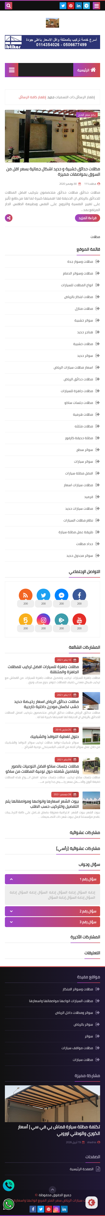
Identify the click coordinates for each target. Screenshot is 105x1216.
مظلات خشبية (83, 344)
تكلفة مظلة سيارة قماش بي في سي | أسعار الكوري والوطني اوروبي (59, 1130)
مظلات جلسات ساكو (78, 402)
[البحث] (8, 5)
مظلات (95, 237)
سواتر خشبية (83, 320)
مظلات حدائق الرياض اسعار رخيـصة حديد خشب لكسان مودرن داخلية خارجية (46, 704)
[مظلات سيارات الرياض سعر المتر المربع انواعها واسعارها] (52, 23)
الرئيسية (83, 70)
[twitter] (63, 5)
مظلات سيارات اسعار (78, 485)
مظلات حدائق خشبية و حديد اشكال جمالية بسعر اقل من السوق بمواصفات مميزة (53, 171)
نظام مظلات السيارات (78, 520)
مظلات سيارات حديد (79, 508)
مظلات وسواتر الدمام (78, 273)
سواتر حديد (85, 355)
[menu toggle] (96, 5)
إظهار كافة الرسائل (32, 97)
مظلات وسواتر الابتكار (78, 989)
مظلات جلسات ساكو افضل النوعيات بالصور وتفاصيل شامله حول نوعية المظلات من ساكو (42, 768)
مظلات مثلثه (84, 426)
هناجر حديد (85, 332)
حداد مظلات (84, 544)
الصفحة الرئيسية (82, 1169)
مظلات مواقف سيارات (77, 1048)
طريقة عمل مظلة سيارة (76, 532)
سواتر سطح (84, 450)
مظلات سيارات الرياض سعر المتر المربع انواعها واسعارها (52, 1200)
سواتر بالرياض (83, 1024)
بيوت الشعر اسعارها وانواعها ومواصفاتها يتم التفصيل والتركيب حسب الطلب (42, 803)
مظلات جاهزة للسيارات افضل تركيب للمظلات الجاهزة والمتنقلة (43, 669)
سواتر (89, 1036)
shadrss (91, 1142)
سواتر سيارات (83, 461)
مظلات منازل (84, 308)
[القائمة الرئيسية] (11, 69)
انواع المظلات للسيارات (77, 285)
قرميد (88, 497)
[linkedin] (78, 5)
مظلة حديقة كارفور (79, 438)
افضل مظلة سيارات (79, 473)
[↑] (52, 1189)
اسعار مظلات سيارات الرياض (73, 367)
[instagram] (56, 1209)
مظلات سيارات (83, 1059)
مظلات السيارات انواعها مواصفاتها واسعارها (61, 1001)
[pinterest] (70, 5)
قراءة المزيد (87, 218)
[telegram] (86, 5)
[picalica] (72, 1209)
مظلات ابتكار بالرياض (78, 297)
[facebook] (33, 1209)
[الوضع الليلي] (91, 1202)
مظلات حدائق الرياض (78, 379)
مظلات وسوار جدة (80, 262)
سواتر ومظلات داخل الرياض (74, 1012)
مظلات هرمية (83, 414)
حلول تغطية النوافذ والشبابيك (54, 736)
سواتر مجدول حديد (79, 555)
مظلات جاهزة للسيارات (77, 391)
